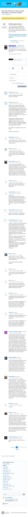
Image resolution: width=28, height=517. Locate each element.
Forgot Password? (12, 80)
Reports (4, 481)
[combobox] (13, 494)
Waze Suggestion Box (8, 462)
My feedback (5, 467)
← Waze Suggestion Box (6, 14)
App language (5, 471)
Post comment (21, 86)
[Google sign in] (22, 68)
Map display (5, 476)
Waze (6, 503)
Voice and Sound (6, 489)
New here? (17, 83)
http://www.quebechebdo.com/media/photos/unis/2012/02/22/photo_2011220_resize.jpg (18, 36)
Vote (4, 27)
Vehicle (4, 487)
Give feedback (8, 497)
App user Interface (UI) (7, 473)
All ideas (4, 465)
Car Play (4, 474)
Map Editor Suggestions (10, 499)
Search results (5, 484)
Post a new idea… (6, 463)
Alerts (4, 468)
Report (21, 93)
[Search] (24, 494)
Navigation (5, 479)
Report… (17, 42)
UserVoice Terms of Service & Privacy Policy (18, 512)
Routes (4, 482)
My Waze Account (6, 478)
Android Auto (5, 470)
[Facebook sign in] (13, 68)
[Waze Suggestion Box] (14, 4)
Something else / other (7, 486)
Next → (17, 449)
